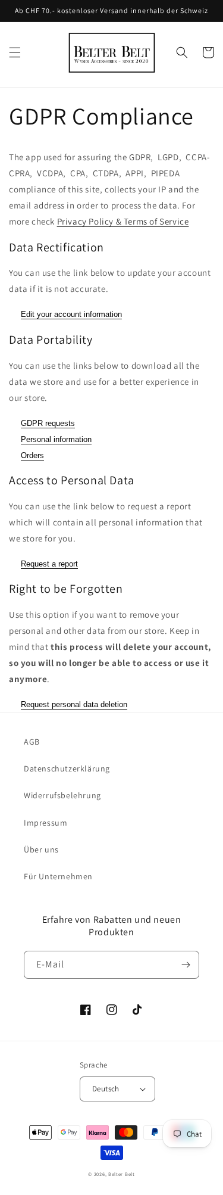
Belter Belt (121, 1174)
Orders (32, 455)
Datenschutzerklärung (67, 768)
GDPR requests (48, 423)
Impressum (45, 822)
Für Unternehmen (58, 876)
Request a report (49, 563)
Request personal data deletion (74, 704)
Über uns (41, 849)
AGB (32, 741)
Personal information (56, 439)
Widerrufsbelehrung (62, 795)
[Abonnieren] (185, 965)
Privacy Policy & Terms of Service (123, 221)
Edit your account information (71, 314)
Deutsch (106, 1089)
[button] (15, 52)
